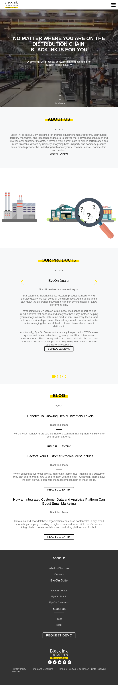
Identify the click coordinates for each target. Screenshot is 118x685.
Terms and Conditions (42, 669)
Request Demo (59, 635)
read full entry (59, 446)
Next (95, 282)
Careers (59, 574)
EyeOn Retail (59, 596)
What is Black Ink (59, 568)
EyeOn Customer (59, 602)
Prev (22, 282)
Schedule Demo (59, 348)
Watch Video (59, 154)
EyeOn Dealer (59, 590)
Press (59, 618)
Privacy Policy (19, 669)
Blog (58, 624)
